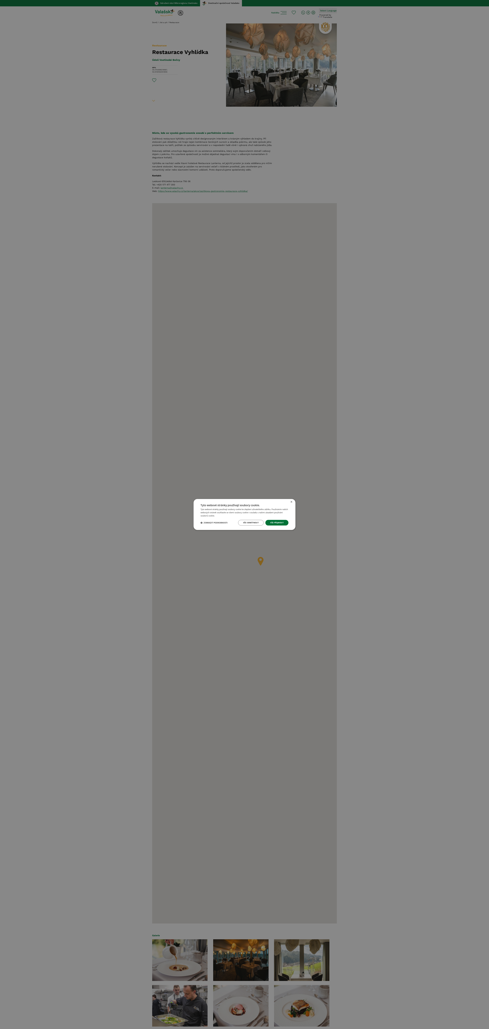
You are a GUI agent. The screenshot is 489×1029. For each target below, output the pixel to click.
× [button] (291, 502)
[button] (214, 522)
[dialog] (244, 514)
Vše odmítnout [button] (251, 522)
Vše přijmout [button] (277, 522)
